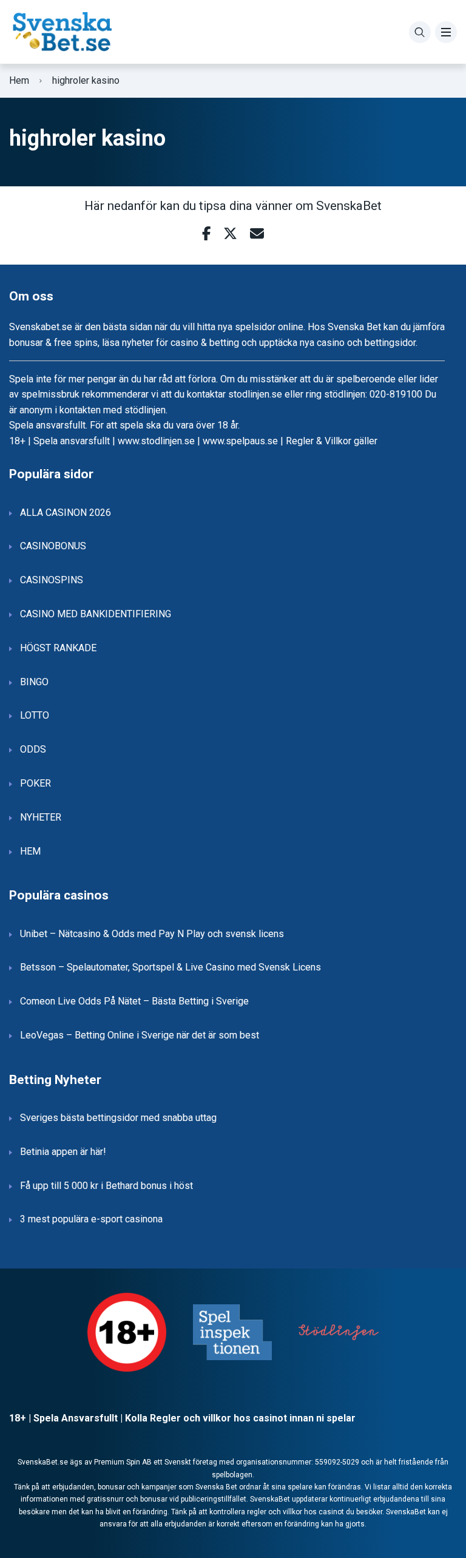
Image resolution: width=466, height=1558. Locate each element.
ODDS (33, 749)
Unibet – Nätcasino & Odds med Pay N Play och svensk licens (152, 934)
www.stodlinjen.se (156, 441)
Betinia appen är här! (63, 1151)
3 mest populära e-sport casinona (91, 1219)
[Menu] (446, 32)
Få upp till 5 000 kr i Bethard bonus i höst (106, 1185)
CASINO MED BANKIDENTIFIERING (95, 614)
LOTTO (34, 715)
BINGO (34, 682)
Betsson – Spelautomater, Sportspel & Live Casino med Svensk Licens (170, 967)
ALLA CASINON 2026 (65, 512)
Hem (19, 80)
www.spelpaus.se (240, 441)
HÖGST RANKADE (58, 648)
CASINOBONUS (53, 546)
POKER (35, 783)
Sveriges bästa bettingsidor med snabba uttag (118, 1117)
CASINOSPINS (51, 580)
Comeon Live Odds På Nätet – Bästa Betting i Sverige (134, 1001)
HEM (30, 851)
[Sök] (420, 32)
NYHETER (40, 817)
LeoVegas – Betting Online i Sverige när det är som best (139, 1035)
